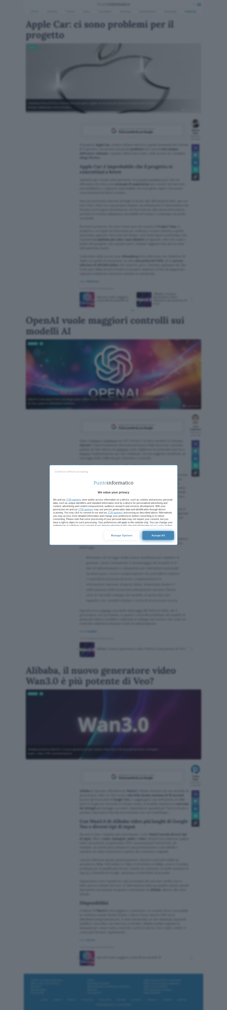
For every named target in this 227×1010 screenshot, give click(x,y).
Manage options (121, 535)
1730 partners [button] (73, 499)
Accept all (158, 535)
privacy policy (157, 525)
